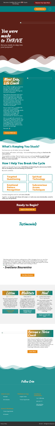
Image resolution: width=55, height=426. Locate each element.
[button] (50, 9)
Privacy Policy (4, 423)
